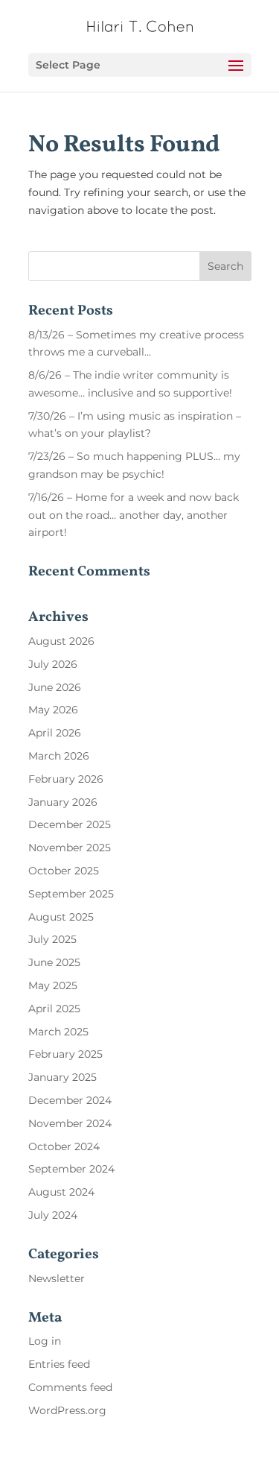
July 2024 (52, 1215)
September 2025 (71, 893)
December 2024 (70, 1100)
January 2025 (62, 1077)
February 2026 (65, 779)
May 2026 (53, 709)
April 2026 (54, 732)
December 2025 (69, 824)
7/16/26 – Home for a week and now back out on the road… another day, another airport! (133, 515)
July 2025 (52, 939)
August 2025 (61, 917)
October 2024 (64, 1146)
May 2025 (52, 985)
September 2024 (71, 1169)
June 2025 (54, 962)
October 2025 (63, 870)
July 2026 (52, 664)
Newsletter (56, 1278)
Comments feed (70, 1387)
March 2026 (58, 756)
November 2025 (69, 847)
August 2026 (61, 641)
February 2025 (65, 1054)
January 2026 (62, 802)
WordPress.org (67, 1410)
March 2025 (58, 1031)
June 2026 (54, 687)
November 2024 (70, 1123)
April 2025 (54, 1008)
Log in (44, 1341)
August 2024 (61, 1192)
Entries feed (59, 1364)
